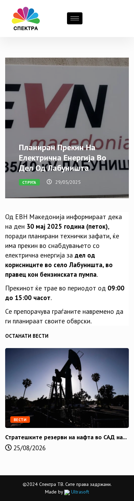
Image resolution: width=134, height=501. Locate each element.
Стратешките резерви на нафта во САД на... (66, 437)
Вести (20, 419)
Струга (29, 182)
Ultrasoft (79, 492)
